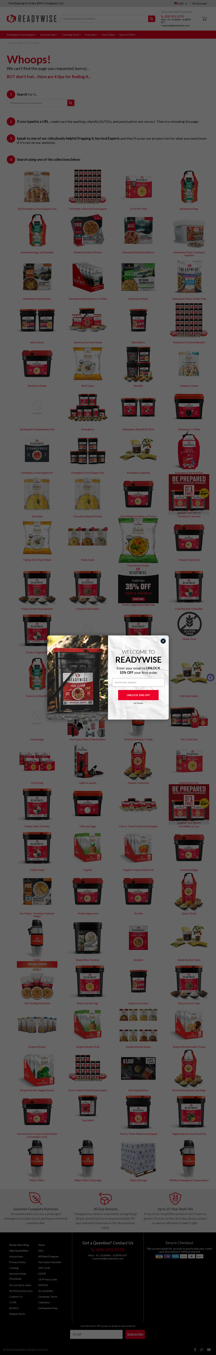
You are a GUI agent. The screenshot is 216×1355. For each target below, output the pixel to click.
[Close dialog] (163, 641)
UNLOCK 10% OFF (138, 695)
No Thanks (138, 703)
